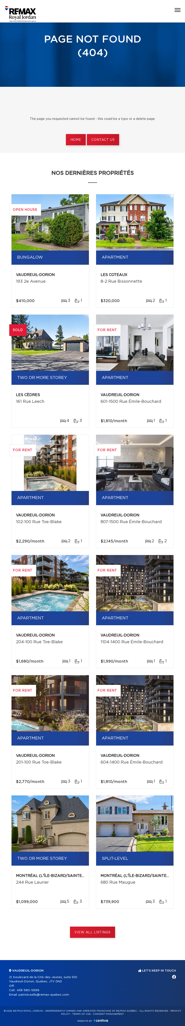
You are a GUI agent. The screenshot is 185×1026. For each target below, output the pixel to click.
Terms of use (81, 1014)
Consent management (108, 1014)
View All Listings (92, 932)
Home (75, 139)
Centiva (101, 1020)
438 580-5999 (28, 990)
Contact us (103, 139)
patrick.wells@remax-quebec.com (43, 994)
